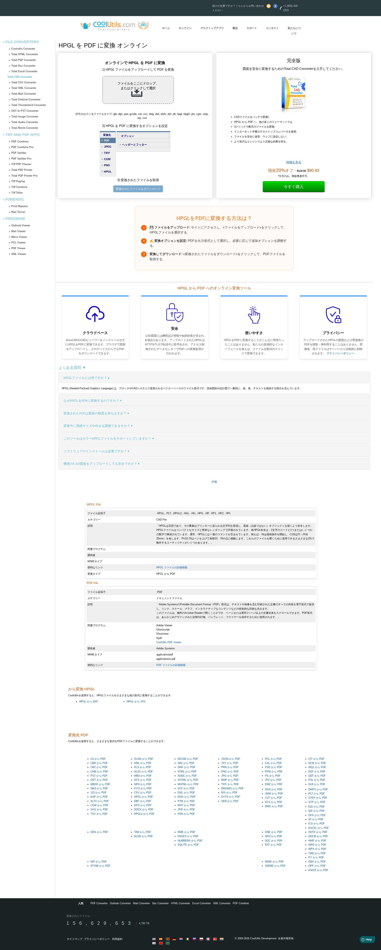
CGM (107, 159)
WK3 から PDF (99, 788)
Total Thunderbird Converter (28, 105)
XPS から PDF (142, 805)
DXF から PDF (316, 771)
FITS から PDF (143, 788)
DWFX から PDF (318, 789)
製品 (235, 28)
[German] (175, 939)
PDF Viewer (18, 248)
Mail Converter (141, 903)
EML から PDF (186, 792)
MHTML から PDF (188, 784)
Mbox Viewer (19, 236)
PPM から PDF (274, 771)
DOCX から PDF (143, 809)
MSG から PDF (186, 796)
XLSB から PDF (143, 836)
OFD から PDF (273, 836)
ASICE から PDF (318, 870)
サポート (252, 28)
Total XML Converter (23, 87)
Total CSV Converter (23, 82)
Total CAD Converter (19, 76)
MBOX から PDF (100, 784)
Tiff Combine (19, 186)
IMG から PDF (186, 763)
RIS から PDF (229, 792)
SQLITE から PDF (188, 844)
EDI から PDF (316, 806)
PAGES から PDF (188, 836)
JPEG (107, 146)
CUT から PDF (273, 797)
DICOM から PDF (188, 758)
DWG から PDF (274, 806)
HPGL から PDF (143, 796)
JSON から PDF (230, 758)
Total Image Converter (24, 116)
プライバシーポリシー (340, 353)
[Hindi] (222, 939)
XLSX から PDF (143, 771)
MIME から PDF (274, 861)
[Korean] (154, 943)
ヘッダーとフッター (134, 144)
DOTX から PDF (317, 832)
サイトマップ (74, 939)
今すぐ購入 (294, 186)
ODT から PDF (317, 775)
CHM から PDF (99, 771)
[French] (208, 939)
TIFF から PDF (230, 784)
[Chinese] (161, 943)
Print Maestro (19, 206)
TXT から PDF (229, 763)
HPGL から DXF (88, 701)
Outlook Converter (120, 903)
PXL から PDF (316, 779)
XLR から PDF (316, 784)
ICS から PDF (316, 823)
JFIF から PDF (186, 809)
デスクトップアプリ (212, 28)
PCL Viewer (18, 242)
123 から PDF (98, 792)
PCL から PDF (273, 758)
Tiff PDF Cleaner (21, 164)
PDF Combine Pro (22, 147)
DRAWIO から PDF (232, 788)
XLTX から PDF (99, 801)
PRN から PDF (230, 767)
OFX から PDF (317, 815)
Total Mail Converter (23, 93)
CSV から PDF (142, 792)
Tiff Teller (17, 192)
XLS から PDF (142, 767)
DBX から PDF (317, 861)
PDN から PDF (186, 813)
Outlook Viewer (20, 225)
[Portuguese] (168, 939)
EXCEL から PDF (318, 827)
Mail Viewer (18, 231)
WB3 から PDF (143, 775)
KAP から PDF (99, 796)
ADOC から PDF (187, 775)
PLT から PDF (316, 793)
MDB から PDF (186, 832)
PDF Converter (99, 903)
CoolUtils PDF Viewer (168, 642)
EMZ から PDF (273, 784)
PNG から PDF (230, 771)
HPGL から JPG (136, 701)
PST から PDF (99, 775)
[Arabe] (168, 943)
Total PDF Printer (21, 169)
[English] (154, 939)
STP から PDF (316, 802)
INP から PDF (98, 861)
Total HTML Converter (24, 54)
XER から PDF (230, 801)
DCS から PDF (142, 779)
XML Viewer (18, 254)
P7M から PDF (186, 801)
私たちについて (294, 31)
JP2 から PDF (273, 779)
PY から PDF (316, 857)
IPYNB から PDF (100, 865)
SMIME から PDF (275, 865)
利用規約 (117, 939)
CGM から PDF (99, 805)
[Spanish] (161, 939)
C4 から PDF (98, 758)
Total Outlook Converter (25, 99)
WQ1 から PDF (317, 767)
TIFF (107, 153)
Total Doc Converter (23, 65)
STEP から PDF (317, 797)
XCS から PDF (273, 802)
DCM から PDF (317, 763)
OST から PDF (99, 779)
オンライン (185, 28)
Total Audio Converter (24, 122)
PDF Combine (19, 141)
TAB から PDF (142, 832)
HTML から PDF (187, 771)
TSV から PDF (99, 813)
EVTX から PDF (230, 796)
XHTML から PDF (188, 779)
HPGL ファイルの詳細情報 (171, 567)
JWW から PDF (274, 793)
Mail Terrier (18, 211)
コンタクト (272, 28)
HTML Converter (180, 903)
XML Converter (221, 903)
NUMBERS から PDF (190, 840)
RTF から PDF (273, 844)
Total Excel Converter (24, 71)
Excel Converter (201, 903)
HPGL (108, 171)
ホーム (166, 28)
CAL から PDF (273, 763)
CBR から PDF (99, 763)
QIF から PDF (316, 810)
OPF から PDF (317, 865)
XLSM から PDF (143, 758)
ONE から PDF (273, 832)
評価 (214, 481)
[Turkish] (215, 939)
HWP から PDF (317, 840)
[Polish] (202, 939)
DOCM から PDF (318, 836)
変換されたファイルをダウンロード (138, 188)
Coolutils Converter (23, 48)
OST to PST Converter (24, 110)
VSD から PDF (273, 767)
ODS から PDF (99, 832)
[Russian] (195, 939)
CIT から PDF (316, 758)
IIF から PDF (315, 819)
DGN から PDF (273, 789)
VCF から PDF (186, 788)
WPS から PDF (317, 848)
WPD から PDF (317, 844)
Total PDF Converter (23, 60)
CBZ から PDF (99, 767)
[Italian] (188, 939)
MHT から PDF (186, 805)
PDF (107, 140)
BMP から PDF (230, 779)
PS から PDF (272, 775)
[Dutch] (181, 939)
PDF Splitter (18, 152)
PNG (107, 165)
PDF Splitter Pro (21, 158)
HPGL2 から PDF (144, 813)
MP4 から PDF (142, 784)
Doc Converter (160, 903)
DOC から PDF (273, 840)
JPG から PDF (229, 775)
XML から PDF (142, 763)
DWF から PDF (186, 767)
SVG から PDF (99, 809)
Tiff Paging (18, 181)
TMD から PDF (317, 853)
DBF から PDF (142, 801)
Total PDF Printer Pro (24, 175)
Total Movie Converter (24, 127)
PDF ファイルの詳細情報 (171, 665)
